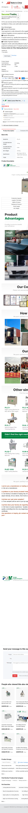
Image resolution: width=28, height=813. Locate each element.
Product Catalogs (23, 762)
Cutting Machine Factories (9, 787)
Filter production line (6, 765)
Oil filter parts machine (7, 771)
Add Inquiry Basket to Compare (10, 125)
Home (3, 11)
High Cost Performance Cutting (10, 798)
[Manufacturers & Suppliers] (14, 2)
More (3, 801)
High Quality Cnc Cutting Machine (11, 795)
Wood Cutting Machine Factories (11, 791)
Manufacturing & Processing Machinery (14, 11)
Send (15, 675)
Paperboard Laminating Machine (9, 768)
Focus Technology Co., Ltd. (19, 806)
